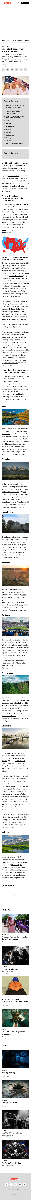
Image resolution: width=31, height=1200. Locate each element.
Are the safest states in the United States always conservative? (15, 111)
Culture (9, 40)
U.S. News (4, 966)
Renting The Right (9, 1072)
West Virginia (10, 135)
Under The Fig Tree (10, 969)
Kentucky (8, 132)
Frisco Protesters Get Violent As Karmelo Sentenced (15, 938)
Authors (19, 1189)
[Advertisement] (15, 22)
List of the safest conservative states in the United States (15, 116)
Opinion (27, 40)
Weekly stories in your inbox (14, 143)
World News (18, 40)
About (3, 1189)
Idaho (7, 120)
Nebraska (9, 129)
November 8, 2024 (9, 827)
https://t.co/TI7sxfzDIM (16, 822)
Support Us (26, 1189)
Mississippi (9, 138)
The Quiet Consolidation (12, 1132)
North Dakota (10, 126)
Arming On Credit (9, 1102)
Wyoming (8, 123)
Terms (14, 1189)
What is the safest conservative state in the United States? (15, 106)
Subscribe (25, 3)
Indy (3, 941)
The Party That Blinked (11, 1163)
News (3, 40)
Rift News (4, 64)
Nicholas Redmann (7, 971)
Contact (9, 1189)
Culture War (5, 46)
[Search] (19, 3)
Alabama (8, 140)
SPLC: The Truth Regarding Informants (13, 1032)
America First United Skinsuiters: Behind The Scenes (15, 1000)
